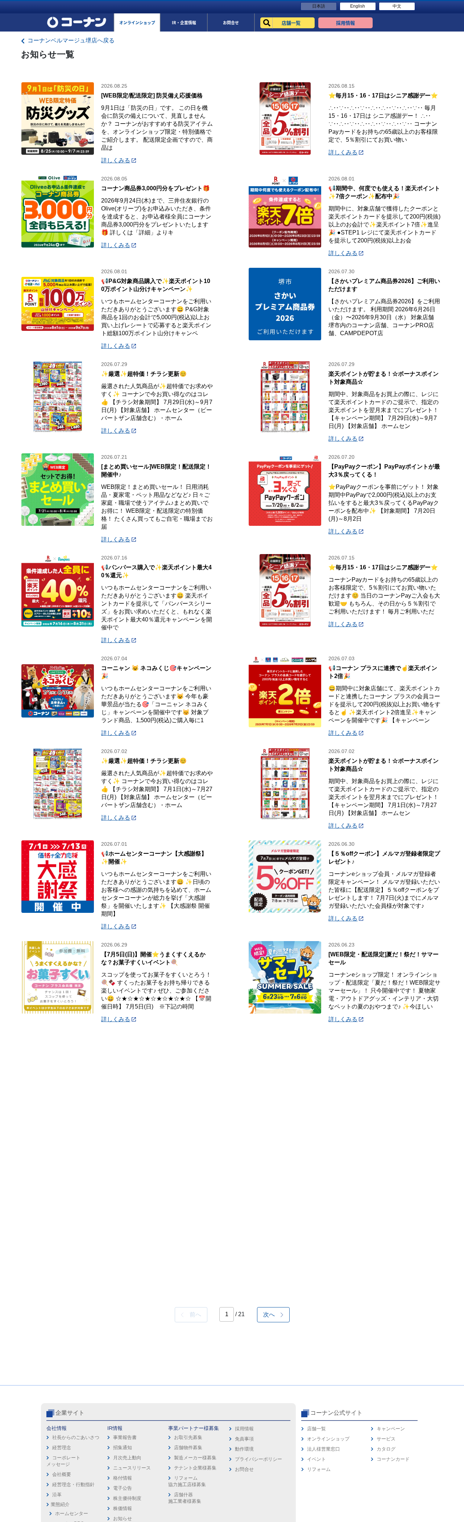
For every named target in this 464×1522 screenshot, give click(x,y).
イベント (316, 1459)
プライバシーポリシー (258, 1459)
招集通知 (122, 1447)
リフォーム (319, 1469)
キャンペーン (391, 1428)
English (357, 6)
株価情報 (122, 1508)
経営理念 (61, 1447)
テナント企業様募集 (195, 1468)
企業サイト (69, 1413)
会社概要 (61, 1474)
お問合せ (244, 1469)
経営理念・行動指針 (73, 1484)
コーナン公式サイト (336, 1413)
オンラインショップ (328, 1439)
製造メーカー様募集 (195, 1457)
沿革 (57, 1494)
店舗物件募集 (188, 1447)
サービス (386, 1439)
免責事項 (244, 1439)
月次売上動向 (127, 1457)
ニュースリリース (132, 1468)
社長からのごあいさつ (75, 1437)
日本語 (318, 6)
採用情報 (244, 1428)
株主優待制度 (127, 1498)
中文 (397, 6)
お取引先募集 (188, 1437)
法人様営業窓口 (323, 1449)
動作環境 (244, 1449)
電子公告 (122, 1488)
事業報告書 (125, 1437)
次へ (272, 1314)
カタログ (386, 1449)
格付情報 (122, 1478)
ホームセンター (71, 1513)
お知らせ (122, 1518)
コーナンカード (393, 1459)
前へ (192, 1314)
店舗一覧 (316, 1428)
